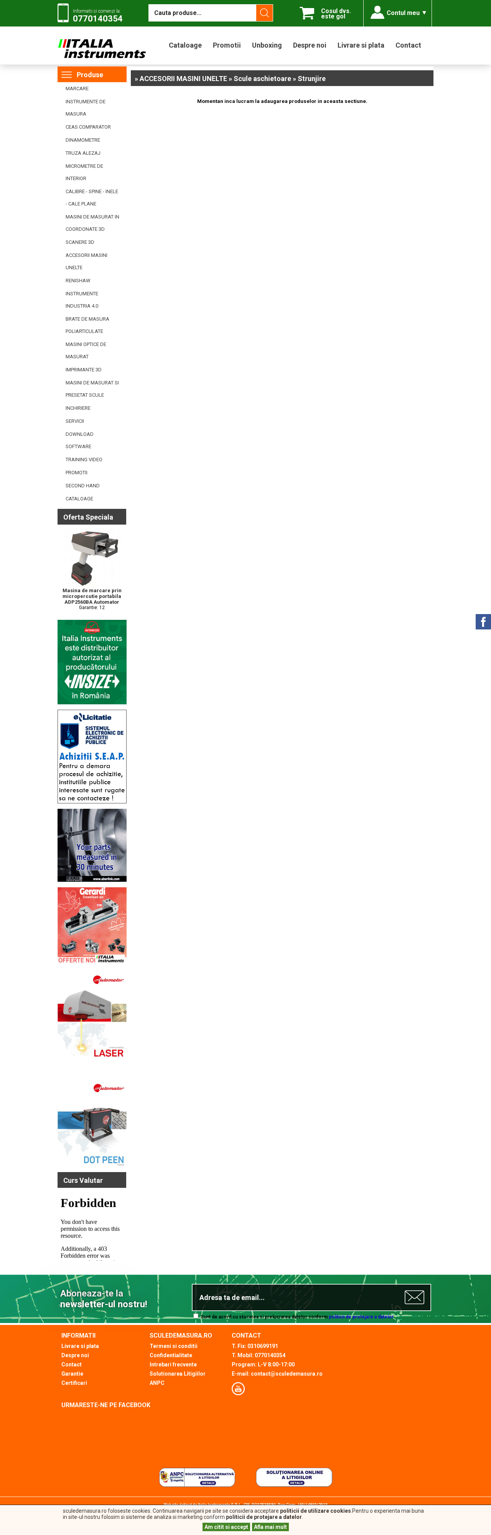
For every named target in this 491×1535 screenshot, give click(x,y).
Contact (408, 45)
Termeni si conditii (174, 1346)
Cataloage (185, 45)
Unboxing (267, 45)
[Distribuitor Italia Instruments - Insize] (92, 702)
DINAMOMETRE (83, 140)
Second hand (83, 485)
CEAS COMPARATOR (88, 127)
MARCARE (77, 88)
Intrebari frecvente (173, 1364)
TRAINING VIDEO (84, 459)
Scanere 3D (80, 242)
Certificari (74, 1383)
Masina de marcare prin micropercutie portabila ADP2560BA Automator (92, 596)
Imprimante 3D (84, 370)
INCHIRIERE (78, 408)
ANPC (157, 1383)
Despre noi (309, 45)
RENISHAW (78, 280)
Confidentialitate (171, 1355)
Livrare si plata (361, 45)
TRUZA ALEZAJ (83, 153)
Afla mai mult (270, 1527)
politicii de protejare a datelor (361, 1317)
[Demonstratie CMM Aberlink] (92, 880)
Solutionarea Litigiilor (178, 1374)
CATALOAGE (79, 499)
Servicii (75, 421)
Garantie (72, 1374)
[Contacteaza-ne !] (92, 802)
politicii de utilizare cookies (315, 1511)
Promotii (227, 45)
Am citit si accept (226, 1527)
